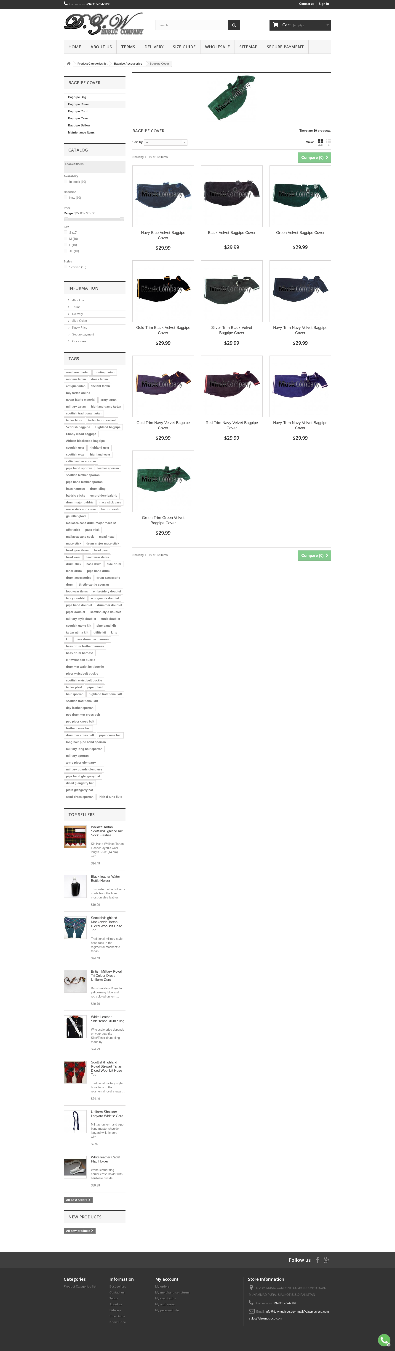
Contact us (306, 3)
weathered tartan (77, 372)
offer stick (73, 529)
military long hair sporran (84, 749)
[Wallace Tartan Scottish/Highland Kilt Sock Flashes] (75, 836)
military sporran (77, 755)
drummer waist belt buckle (85, 666)
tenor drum (74, 571)
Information (83, 288)
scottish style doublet (105, 612)
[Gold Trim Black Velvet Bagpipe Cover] (163, 291)
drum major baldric (79, 502)
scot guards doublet (105, 598)
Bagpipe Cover (78, 104)
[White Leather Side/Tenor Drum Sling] (75, 1026)
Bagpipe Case (78, 118)
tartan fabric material (80, 399)
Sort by (137, 142)
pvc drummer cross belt (83, 714)
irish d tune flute (110, 797)
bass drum (93, 564)
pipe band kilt (106, 625)
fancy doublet (75, 598)
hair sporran (74, 694)
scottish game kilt (78, 625)
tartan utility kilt (77, 632)
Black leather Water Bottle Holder (105, 878)
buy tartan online (78, 393)
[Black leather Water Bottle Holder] (75, 886)
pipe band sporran (79, 468)
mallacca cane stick (80, 536)
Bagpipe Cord (78, 111)
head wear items (97, 557)
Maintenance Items (81, 132)
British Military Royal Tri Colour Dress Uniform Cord (106, 975)
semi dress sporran (79, 797)
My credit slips (165, 1298)
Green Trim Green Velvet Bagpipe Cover (163, 520)
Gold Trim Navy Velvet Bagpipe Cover (163, 425)
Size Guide (184, 47)
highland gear (99, 447)
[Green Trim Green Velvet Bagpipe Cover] (163, 481)
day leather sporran (79, 708)
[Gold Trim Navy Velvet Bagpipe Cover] (163, 386)
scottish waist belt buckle (84, 680)
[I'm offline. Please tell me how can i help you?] (383, 1339)
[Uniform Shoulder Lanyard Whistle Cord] (75, 1121)
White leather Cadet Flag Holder (105, 1159)
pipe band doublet (79, 605)
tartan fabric (74, 420)
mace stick (73, 543)
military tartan (76, 406)
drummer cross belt (80, 735)
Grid (320, 145)
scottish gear (75, 447)
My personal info (167, 1310)
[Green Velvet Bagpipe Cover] (300, 196)
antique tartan (75, 386)
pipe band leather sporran (84, 482)
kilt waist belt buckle (80, 660)
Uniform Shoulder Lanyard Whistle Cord (107, 1114)
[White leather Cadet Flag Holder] (75, 1167)
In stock (77, 181)
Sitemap (248, 47)
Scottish (77, 267)
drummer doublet (109, 605)
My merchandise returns (172, 1292)
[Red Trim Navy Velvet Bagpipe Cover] (231, 386)
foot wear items (77, 591)
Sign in (324, 3)
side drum (114, 564)
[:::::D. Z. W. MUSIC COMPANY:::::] (106, 23)
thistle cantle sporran (94, 584)
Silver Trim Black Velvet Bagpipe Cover (231, 330)
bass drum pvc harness (92, 639)
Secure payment (285, 47)
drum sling (98, 488)
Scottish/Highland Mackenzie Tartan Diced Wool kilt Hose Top (106, 924)
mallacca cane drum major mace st (91, 523)
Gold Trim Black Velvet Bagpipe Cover (163, 330)
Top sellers (81, 814)
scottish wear (75, 454)
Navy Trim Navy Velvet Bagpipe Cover (300, 330)
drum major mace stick (102, 543)
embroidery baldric (103, 495)
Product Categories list (80, 1286)
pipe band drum (98, 571)
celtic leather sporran (81, 461)
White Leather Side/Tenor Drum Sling (107, 1019)
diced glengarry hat (79, 783)
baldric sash (110, 509)
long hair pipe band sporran (86, 742)
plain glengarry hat (79, 790)
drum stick (73, 564)
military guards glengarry (84, 769)
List (329, 145)
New (75, 197)
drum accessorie (108, 577)
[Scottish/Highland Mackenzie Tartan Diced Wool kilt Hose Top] (75, 927)
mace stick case (110, 502)
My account (167, 1279)
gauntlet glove (76, 516)
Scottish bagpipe (78, 427)
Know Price (79, 327)
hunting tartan (105, 372)
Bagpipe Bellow (79, 125)
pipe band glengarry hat (83, 776)
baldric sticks (75, 495)
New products (84, 1217)
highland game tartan (106, 406)
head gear (101, 550)
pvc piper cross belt (80, 721)
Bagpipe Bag (77, 97)
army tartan (109, 399)
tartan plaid (74, 687)
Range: (69, 213)
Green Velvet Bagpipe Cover (300, 232)
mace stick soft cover (81, 509)
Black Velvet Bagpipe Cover (232, 232)
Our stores (78, 341)
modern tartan (76, 379)
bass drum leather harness (85, 646)
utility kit (99, 632)
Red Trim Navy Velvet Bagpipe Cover (232, 425)
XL (74, 251)
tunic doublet (110, 619)
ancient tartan (100, 386)
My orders (162, 1286)
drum (70, 584)
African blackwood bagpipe (85, 440)
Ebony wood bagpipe (81, 434)
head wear (73, 557)
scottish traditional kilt (82, 701)
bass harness (75, 488)
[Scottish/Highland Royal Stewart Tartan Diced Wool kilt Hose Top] (75, 1072)
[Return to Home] (68, 64)
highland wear (100, 454)
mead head (107, 536)
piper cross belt (110, 735)
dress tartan (99, 379)
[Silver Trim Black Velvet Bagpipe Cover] (231, 291)
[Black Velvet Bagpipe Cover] (231, 196)
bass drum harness (79, 653)
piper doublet (75, 612)
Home (74, 47)
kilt (68, 639)
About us (101, 47)
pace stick (92, 529)
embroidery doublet (107, 591)
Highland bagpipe (107, 427)
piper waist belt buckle (82, 673)
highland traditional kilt (105, 694)
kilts (114, 632)
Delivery (153, 47)
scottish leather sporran (83, 475)
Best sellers (117, 1286)
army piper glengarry (81, 762)
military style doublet (81, 619)
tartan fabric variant (102, 420)
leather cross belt (78, 728)
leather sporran (108, 468)
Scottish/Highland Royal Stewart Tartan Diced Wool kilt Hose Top (106, 1068)
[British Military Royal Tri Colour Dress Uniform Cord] (75, 981)
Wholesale (217, 47)
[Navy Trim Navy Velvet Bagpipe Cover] (300, 291)
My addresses (165, 1304)
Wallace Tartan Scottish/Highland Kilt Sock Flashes (107, 831)
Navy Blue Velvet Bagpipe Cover (163, 235)
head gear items (77, 550)
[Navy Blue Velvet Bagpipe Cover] (163, 196)
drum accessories (78, 577)
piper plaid (95, 687)
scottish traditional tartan (83, 413)
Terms (128, 47)
